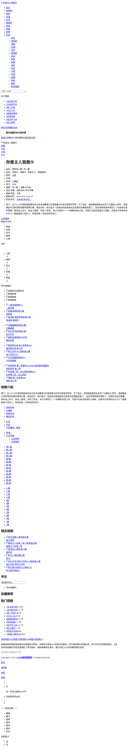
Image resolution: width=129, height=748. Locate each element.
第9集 (8, 459)
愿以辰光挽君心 (13, 570)
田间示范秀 (12, 631)
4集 (7, 515)
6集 (7, 509)
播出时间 (10, 416)
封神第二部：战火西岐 (16, 375)
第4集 (8, 474)
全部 (8, 35)
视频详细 (10, 407)
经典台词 (10, 413)
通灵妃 (9, 552)
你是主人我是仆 (10, 3)
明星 (8, 29)
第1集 (8, 483)
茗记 (8, 558)
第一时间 (10, 107)
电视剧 (9, 11)
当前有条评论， (24, 199)
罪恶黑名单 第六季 (14, 348)
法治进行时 (11, 101)
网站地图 (15, 86)
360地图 (30, 639)
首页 (8, 8)
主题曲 (9, 410)
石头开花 (10, 334)
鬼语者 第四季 (12, 320)
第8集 (8, 462)
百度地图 (22, 639)
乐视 (8, 425)
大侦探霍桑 (11, 361)
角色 (13, 68)
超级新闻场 (11, 113)
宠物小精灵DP (14, 634)
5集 (7, 512)
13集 (8, 488)
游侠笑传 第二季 (13, 369)
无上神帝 (10, 122)
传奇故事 (10, 116)
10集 (8, 497)
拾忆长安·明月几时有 (15, 564)
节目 (13, 74)
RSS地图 (13, 639)
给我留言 (38, 639)
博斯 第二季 (11, 381)
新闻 (8, 26)
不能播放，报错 (13, 428)
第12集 (9, 450)
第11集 (9, 453)
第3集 (8, 477)
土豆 (8, 422)
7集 (7, 506)
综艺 (8, 20)
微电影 (9, 23)
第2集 (8, 480)
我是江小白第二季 (14, 546)
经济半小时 (11, 119)
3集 (7, 519)
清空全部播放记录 (9, 128)
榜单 (13, 80)
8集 (7, 503)
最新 (13, 83)
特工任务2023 (12, 354)
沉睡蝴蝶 (10, 328)
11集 (8, 494)
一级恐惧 (10, 308)
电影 (8, 14)
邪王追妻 (10, 540)
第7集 (8, 465)
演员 (13, 65)
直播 (13, 77)
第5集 (8, 471)
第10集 (9, 456)
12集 (8, 491)
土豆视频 (15, 439)
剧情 (8, 32)
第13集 (9, 447)
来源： (9, 433)
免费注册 (31, 138)
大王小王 (10, 110)
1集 (7, 525)
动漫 (8, 17)
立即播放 (5, 219)
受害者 (9, 314)
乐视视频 (15, 442)
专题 (13, 71)
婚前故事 (10, 340)
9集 (7, 500)
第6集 (8, 468)
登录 (3, 138)
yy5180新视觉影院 (24, 657)
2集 (7, 522)
